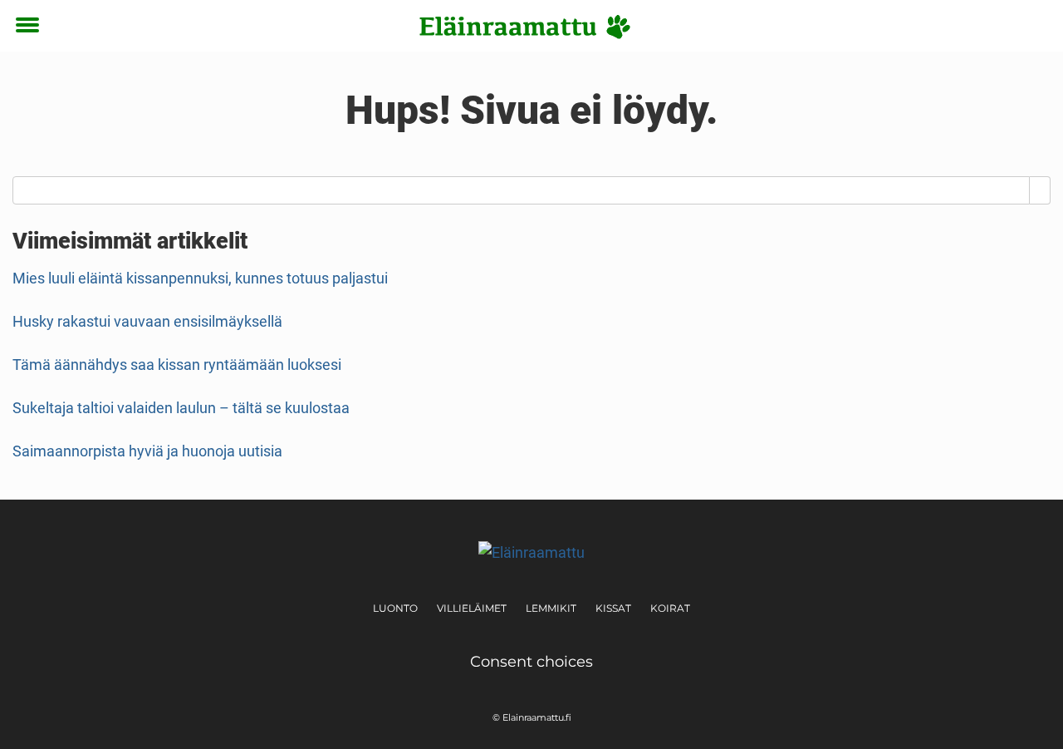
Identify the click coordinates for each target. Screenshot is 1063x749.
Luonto (395, 608)
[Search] (1040, 190)
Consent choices (531, 662)
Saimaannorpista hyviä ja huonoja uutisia (147, 451)
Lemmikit (551, 608)
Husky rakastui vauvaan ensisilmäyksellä (147, 321)
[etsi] (1034, 26)
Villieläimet (472, 608)
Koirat (670, 608)
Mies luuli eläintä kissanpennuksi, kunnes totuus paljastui (200, 278)
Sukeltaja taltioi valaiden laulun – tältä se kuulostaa (181, 407)
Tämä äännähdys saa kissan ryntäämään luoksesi (176, 364)
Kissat (613, 608)
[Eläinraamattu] (525, 26)
